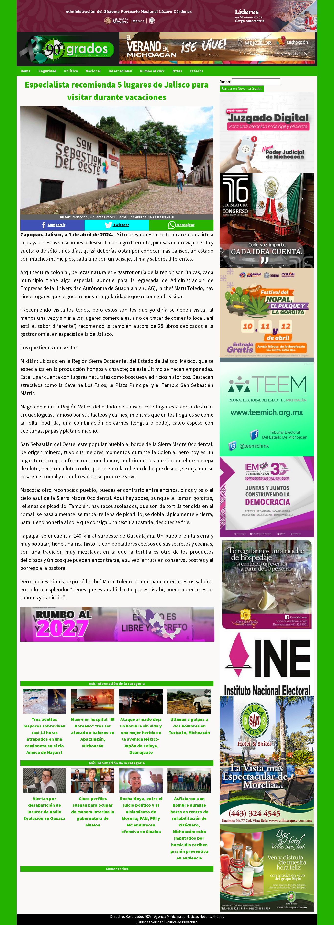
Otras (177, 71)
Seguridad (47, 71)
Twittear (120, 224)
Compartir (56, 224)
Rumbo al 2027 (152, 71)
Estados (196, 71)
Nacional (93, 71)
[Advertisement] (116, 676)
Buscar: (225, 81)
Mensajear (185, 224)
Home (26, 71)
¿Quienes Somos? (149, 922)
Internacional (120, 71)
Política (71, 71)
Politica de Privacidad (181, 922)
